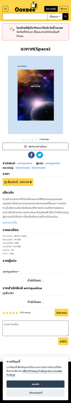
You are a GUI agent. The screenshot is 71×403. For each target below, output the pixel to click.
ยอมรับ (35, 384)
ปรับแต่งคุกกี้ (35, 392)
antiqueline (10, 271)
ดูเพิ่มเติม (8, 293)
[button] (31, 154)
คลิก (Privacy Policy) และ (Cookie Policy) (34, 373)
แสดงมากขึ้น (10, 222)
